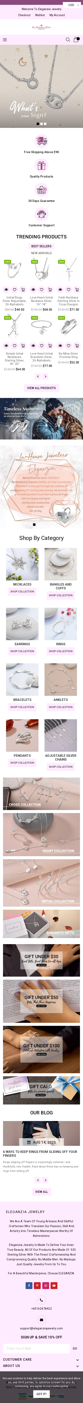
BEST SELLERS (41, 246)
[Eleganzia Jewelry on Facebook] (29, 1284)
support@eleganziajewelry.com (41, 1328)
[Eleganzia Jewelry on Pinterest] (37, 1284)
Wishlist (40, 15)
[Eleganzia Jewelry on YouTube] (54, 1284)
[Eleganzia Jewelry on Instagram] (46, 1284)
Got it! (41, 1394)
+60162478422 (41, 1308)
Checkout (24, 15)
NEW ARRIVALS (41, 253)
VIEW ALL (41, 1191)
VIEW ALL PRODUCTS (41, 388)
